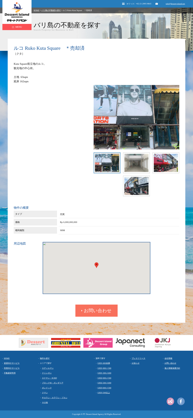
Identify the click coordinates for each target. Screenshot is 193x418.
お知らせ (135, 363)
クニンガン (47, 373)
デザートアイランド (15, 3)
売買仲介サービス (12, 368)
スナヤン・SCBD (49, 378)
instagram (170, 401)
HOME (36, 10)
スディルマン (48, 368)
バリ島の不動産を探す (51, 10)
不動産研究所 (10, 373)
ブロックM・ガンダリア (52, 383)
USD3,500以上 (104, 393)
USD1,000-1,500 (104, 368)
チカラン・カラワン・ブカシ (54, 398)
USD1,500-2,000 (104, 373)
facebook (181, 401)
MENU (18, 27)
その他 (45, 402)
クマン (45, 393)
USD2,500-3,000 (104, 383)
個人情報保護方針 (172, 368)
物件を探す (45, 358)
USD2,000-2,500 (104, 378)
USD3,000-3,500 (104, 388)
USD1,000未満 (104, 363)
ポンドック (47, 388)
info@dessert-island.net (175, 4)
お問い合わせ (98, 310)
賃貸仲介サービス (12, 363)
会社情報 (168, 358)
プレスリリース (138, 358)
